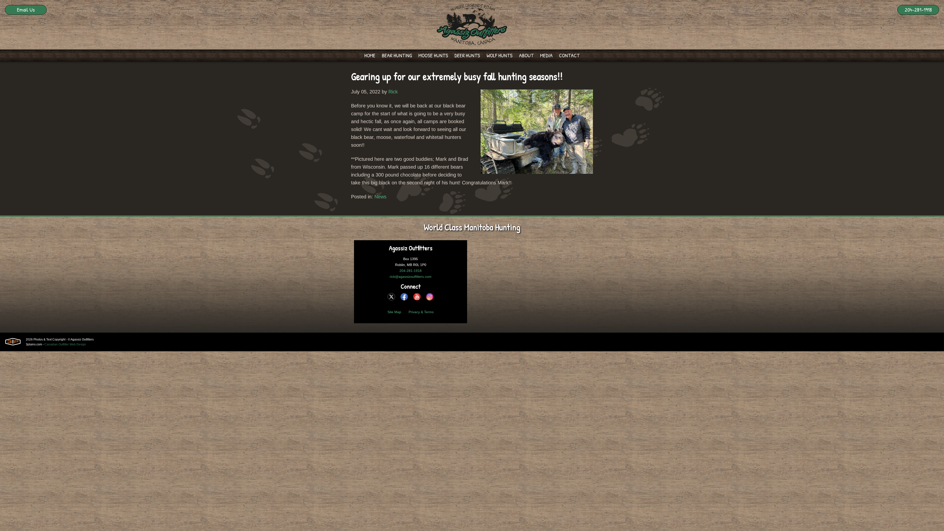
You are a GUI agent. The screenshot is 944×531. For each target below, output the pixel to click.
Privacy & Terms (421, 312)
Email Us (26, 9)
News (380, 196)
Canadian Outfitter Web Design (65, 344)
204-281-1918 (918, 9)
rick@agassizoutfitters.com (410, 277)
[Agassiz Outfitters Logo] (472, 24)
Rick (393, 91)
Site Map (394, 312)
